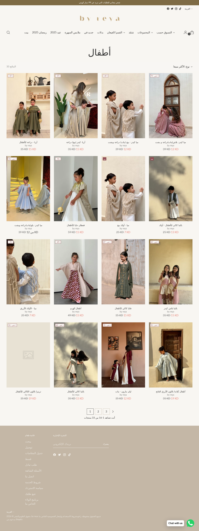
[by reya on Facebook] (168, 8)
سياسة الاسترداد (34, 488)
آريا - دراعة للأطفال (28, 142)
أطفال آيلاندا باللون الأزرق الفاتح (170, 391)
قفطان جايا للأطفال (76, 225)
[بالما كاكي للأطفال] (75, 355)
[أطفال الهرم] (75, 271)
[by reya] (99, 19)
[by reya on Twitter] (172, 8)
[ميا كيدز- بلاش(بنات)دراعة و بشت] (170, 105)
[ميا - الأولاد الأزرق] (28, 271)
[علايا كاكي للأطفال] (123, 271)
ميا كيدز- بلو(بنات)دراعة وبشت (28, 225)
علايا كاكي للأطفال (123, 308)
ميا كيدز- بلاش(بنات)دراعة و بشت (170, 142)
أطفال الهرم (75, 308)
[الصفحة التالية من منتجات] (113, 411)
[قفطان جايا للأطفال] (75, 188)
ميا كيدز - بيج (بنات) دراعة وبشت (123, 142)
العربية (187, 8)
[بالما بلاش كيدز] (170, 271)
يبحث (28, 441)
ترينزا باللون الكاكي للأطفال (28, 391)
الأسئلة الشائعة (33, 470)
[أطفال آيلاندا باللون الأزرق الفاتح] (170, 355)
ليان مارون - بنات (123, 391)
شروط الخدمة (33, 482)
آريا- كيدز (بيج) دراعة (75, 142)
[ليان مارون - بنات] (123, 355)
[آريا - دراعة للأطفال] (28, 105)
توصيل (28, 447)
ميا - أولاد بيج (123, 225)
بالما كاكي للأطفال (75, 391)
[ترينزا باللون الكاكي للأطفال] (28, 355)
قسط (28, 459)
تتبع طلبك (30, 493)
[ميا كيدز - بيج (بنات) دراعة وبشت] (123, 105)
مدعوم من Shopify (15, 519)
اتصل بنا (29, 476)
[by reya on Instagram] (176, 8)
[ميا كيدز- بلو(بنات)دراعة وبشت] (28, 188)
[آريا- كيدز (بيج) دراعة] (75, 105)
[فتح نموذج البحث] (8, 32)
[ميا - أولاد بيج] (123, 188)
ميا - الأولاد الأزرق (28, 308)
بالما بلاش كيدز (170, 308)
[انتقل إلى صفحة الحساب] (184, 32)
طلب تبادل (31, 464)
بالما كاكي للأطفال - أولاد (170, 225)
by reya (34, 516)
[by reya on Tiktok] (180, 8)
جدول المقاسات (34, 453)
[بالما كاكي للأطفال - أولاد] (170, 188)
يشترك (106, 444)
